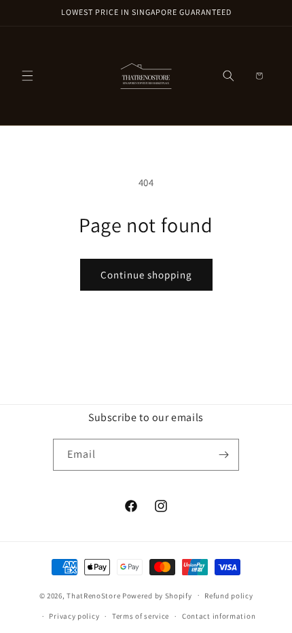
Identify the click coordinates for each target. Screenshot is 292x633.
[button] (27, 76)
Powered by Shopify (157, 595)
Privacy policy (74, 616)
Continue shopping (146, 274)
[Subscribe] (223, 455)
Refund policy (228, 595)
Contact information (218, 616)
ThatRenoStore (93, 595)
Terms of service (140, 616)
